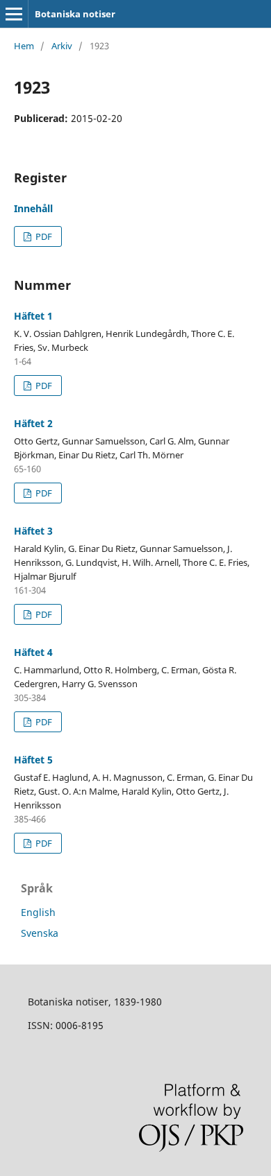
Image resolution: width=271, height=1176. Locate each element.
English (38, 912)
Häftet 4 (33, 652)
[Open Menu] (14, 14)
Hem (24, 46)
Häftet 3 (33, 530)
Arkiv (61, 46)
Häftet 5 (33, 759)
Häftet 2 (33, 423)
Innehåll (33, 208)
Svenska (39, 933)
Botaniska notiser (75, 14)
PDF (42, 236)
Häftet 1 (33, 315)
